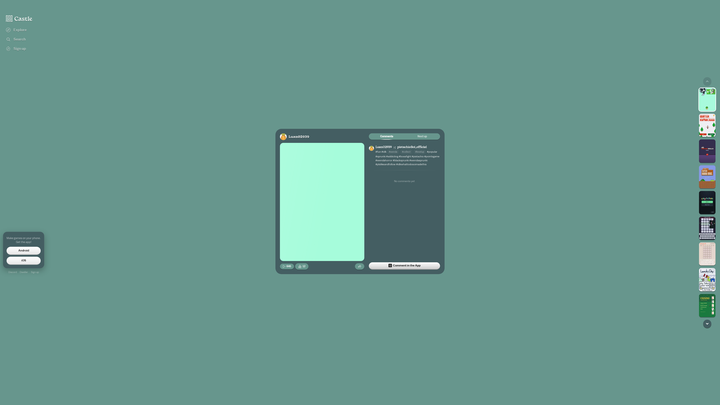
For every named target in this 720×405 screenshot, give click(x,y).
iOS (23, 260)
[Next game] (707, 324)
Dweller (24, 272)
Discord (12, 272)
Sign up (35, 272)
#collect (406, 152)
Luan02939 (299, 137)
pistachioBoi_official (412, 147)
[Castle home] (19, 18)
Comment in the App (407, 265)
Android (23, 250)
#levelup (419, 152)
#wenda (393, 152)
